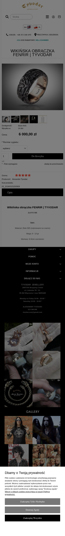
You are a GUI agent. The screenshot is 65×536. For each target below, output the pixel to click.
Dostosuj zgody (32, 509)
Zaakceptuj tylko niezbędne (32, 501)
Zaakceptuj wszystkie (32, 518)
